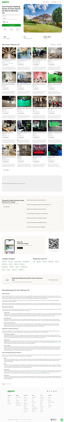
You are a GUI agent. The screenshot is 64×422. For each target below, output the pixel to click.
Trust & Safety (18, 405)
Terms (22, 419)
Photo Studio (44, 261)
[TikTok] (51, 391)
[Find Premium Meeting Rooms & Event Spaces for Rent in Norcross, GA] (32, 183)
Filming (25, 405)
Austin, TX (17, 266)
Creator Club (10, 403)
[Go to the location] (9, 53)
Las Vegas (41, 410)
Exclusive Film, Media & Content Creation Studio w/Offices (24, 132)
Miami (41, 403)
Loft (49, 403)
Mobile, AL (9, 269)
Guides (9, 400)
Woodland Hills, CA (24, 266)
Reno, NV (3, 269)
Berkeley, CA (16, 264)
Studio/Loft (19, 156)
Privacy (25, 419)
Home (33, 398)
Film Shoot (57, 261)
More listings (6, 170)
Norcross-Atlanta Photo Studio (39, 108)
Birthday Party (51, 261)
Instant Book (53, 44)
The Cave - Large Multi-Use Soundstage (40, 132)
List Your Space (18, 397)
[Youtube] (53, 391)
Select (9, 402)
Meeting (25, 406)
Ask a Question (7, 206)
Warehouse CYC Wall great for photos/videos (55, 132)
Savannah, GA (4, 261)
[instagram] (49, 391)
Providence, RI (21, 269)
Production (25, 400)
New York (41, 398)
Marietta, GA (22, 264)
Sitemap (28, 419)
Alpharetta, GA (4, 264)
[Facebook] (47, 391)
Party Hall (49, 405)
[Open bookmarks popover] (15, 48)
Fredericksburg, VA (26, 261)
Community (17, 400)
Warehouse (34, 410)
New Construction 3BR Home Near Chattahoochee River (24, 84)
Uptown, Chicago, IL (17, 261)
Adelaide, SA (11, 266)
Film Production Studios (37, 156)
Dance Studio (34, 406)
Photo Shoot (26, 398)
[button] (62, 420)
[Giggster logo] (11, 391)
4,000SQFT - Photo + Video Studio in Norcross (24, 108)
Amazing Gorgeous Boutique (7, 132)
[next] (15, 53)
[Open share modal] (13, 48)
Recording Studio (34, 408)
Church (33, 405)
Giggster (3, 383)
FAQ (16, 398)
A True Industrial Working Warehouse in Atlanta (9, 59)
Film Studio (34, 402)
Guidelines (17, 402)
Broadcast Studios (51, 156)
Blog (8, 398)
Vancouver (42, 406)
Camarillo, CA (10, 261)
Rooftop (49, 400)
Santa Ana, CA (14, 269)
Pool (32, 400)
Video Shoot (38, 261)
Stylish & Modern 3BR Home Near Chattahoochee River (55, 59)
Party (25, 397)
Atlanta (41, 400)
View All (25, 411)
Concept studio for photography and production (9, 84)
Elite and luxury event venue (7, 108)
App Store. (56, 251)
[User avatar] (60, 2)
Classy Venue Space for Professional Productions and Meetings (9, 156)
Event (34, 261)
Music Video (26, 410)
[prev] (3, 53)
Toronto (41, 408)
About (9, 397)
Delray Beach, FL (5, 266)
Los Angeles (42, 397)
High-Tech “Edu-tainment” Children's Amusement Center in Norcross (55, 108)
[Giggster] (5, 2)
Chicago (41, 402)
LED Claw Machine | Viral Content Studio (40, 84)
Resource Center (18, 403)
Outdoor (49, 398)
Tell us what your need (53, 279)
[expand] (61, 200)
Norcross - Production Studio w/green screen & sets (55, 84)
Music (49, 397)
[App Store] (20, 248)
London (41, 405)
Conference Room (51, 402)
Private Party (26, 408)
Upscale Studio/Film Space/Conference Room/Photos (40, 59)
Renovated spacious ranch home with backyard (24, 59)
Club (32, 403)
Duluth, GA (11, 264)
